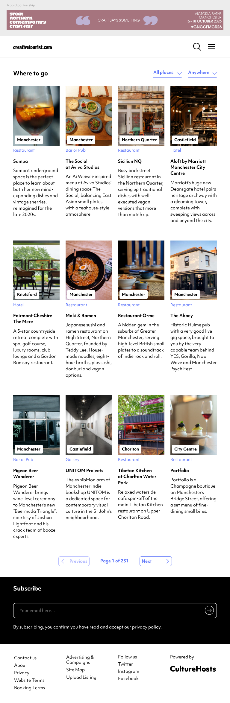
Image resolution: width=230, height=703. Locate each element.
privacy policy (146, 627)
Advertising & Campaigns (80, 660)
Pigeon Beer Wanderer (25, 474)
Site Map (75, 669)
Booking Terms (29, 687)
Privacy (21, 672)
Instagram (128, 671)
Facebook (128, 678)
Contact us (25, 658)
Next (147, 561)
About (20, 665)
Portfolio (179, 471)
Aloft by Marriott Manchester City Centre (188, 167)
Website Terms (29, 680)
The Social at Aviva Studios (82, 164)
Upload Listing (81, 677)
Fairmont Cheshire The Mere (32, 319)
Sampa (20, 161)
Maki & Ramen (81, 316)
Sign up (208, 611)
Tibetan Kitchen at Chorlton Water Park (137, 477)
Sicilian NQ (130, 161)
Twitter (125, 664)
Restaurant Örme (136, 316)
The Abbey (181, 316)
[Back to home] (32, 47)
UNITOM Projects (84, 471)
